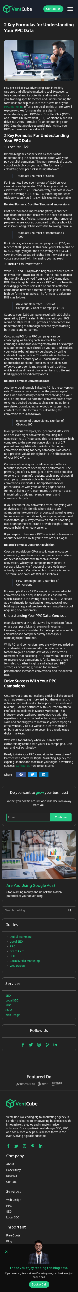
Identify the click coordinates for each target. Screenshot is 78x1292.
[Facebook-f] (23, 1045)
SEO (12, 956)
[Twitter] (31, 1045)
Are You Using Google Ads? (30, 886)
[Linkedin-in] (55, 1045)
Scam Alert (17, 951)
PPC (12, 946)
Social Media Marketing (25, 961)
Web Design (17, 965)
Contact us (23, 765)
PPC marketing (14, 106)
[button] (70, 9)
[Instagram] (39, 1045)
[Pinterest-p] (47, 1045)
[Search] (70, 910)
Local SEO (16, 941)
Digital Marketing (21, 936)
